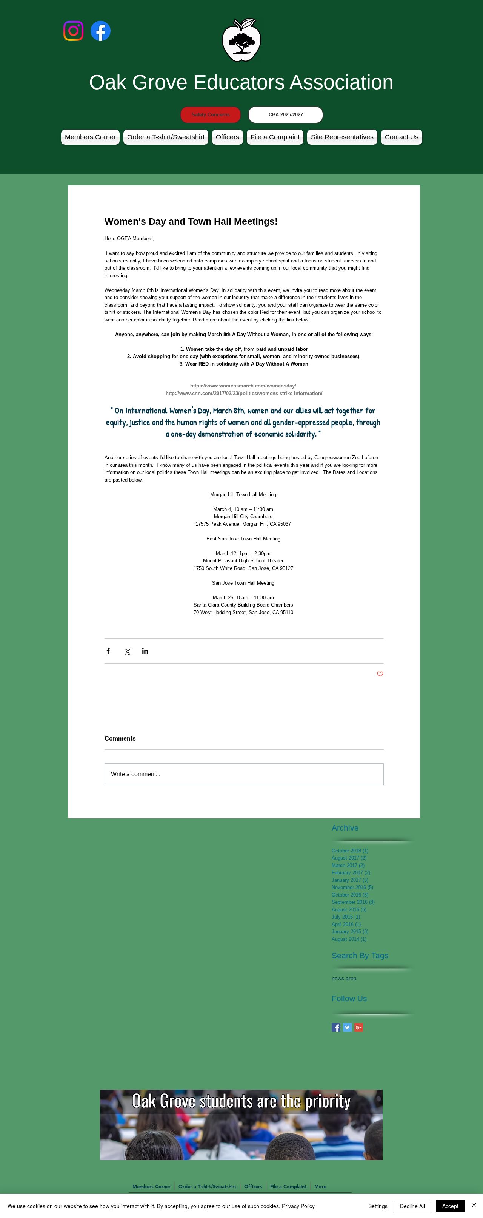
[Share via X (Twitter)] (126, 651)
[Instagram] (73, 30)
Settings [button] (378, 1206)
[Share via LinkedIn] (145, 651)
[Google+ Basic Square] (358, 1027)
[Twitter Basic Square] (347, 1027)
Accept (450, 1206)
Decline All (412, 1206)
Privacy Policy (298, 1206)
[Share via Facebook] (108, 651)
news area (344, 978)
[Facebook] (100, 30)
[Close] (473, 1206)
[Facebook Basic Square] (336, 1027)
